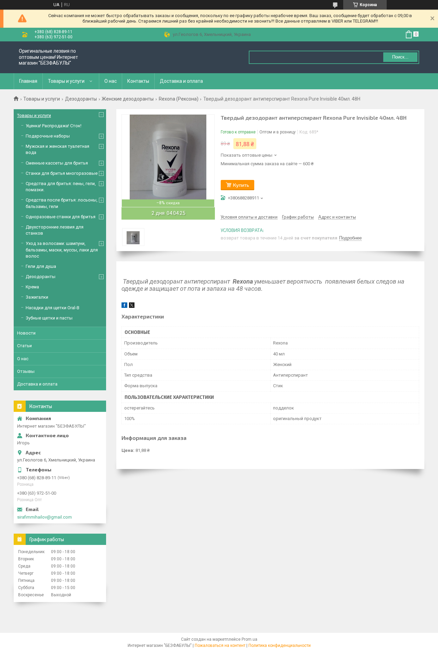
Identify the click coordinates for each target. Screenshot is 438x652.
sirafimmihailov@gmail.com (44, 517)
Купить (241, 185)
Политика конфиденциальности (279, 645)
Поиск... (400, 57)
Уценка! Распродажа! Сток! (53, 125)
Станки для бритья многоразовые (62, 173)
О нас (110, 81)
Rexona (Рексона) (178, 99)
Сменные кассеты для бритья (57, 163)
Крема (32, 286)
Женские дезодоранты (128, 99)
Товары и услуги (66, 81)
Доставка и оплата (181, 81)
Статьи (24, 345)
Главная (28, 81)
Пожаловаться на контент (220, 645)
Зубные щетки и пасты (49, 318)
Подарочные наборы (48, 136)
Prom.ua (249, 639)
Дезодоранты (81, 99)
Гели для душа (41, 266)
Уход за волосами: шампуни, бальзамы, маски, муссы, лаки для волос (62, 249)
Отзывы (26, 371)
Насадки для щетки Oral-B (52, 307)
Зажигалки (37, 297)
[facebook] (124, 306)
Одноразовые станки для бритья (60, 216)
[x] (131, 306)
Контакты (138, 81)
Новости (26, 333)
